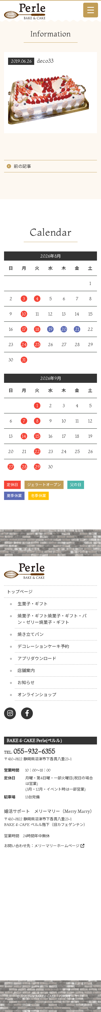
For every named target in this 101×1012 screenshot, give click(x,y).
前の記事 (22, 166)
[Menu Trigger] (90, 10)
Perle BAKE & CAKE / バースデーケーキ (56, 996)
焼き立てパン (31, 634)
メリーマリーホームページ (57, 845)
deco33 (45, 60)
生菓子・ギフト (33, 603)
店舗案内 (26, 670)
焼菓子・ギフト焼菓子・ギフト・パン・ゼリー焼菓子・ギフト (52, 619)
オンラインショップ (37, 694)
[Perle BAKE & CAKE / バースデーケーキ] (24, 9)
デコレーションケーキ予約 (43, 646)
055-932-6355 (34, 751)
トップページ (20, 591)
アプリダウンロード (37, 658)
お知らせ (26, 682)
